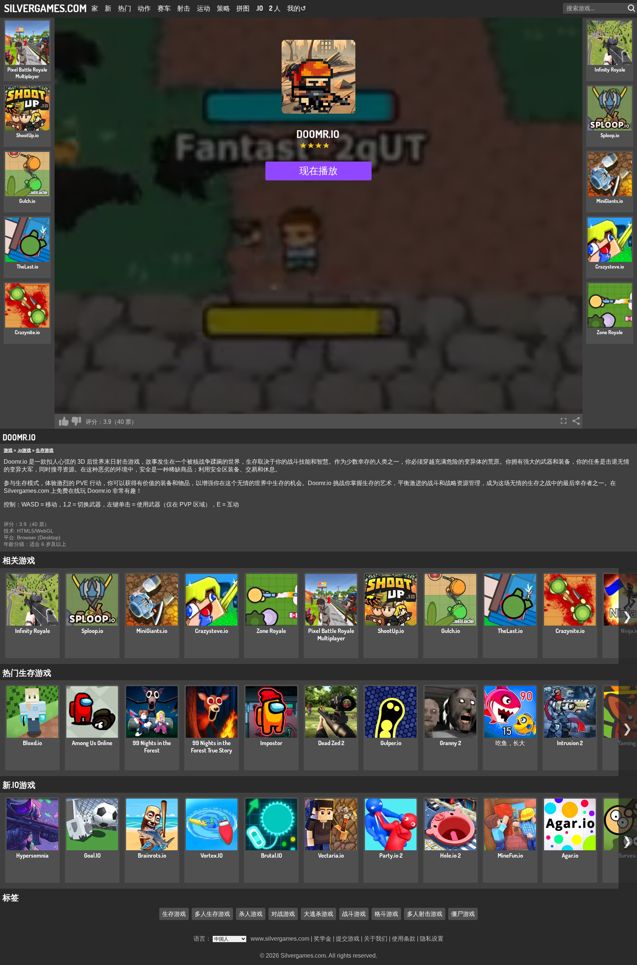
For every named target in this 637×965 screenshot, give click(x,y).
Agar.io (570, 855)
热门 (124, 8)
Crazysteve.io (211, 630)
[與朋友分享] (576, 421)
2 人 (275, 8)
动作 (144, 8)
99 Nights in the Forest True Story (211, 746)
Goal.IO (92, 855)
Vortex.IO (212, 855)
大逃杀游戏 (318, 913)
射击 (183, 8)
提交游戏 (347, 938)
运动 (203, 8)
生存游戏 (44, 450)
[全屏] (563, 421)
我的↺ (296, 8)
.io (259, 8)
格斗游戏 (386, 913)
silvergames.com (45, 8)
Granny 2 (450, 743)
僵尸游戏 (463, 913)
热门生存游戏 (27, 672)
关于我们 (375, 938)
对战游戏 (283, 913)
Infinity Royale (32, 630)
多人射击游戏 (424, 913)
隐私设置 (431, 938)
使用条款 (403, 938)
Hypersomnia (32, 855)
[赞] (64, 421)
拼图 (243, 8)
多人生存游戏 (212, 913)
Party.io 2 (391, 855)
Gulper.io (390, 743)
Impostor (271, 743)
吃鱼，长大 (510, 743)
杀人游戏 (250, 913)
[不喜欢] (76, 421)
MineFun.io (510, 855)
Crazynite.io (570, 630)
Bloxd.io (32, 743)
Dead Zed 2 (331, 743)
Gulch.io (450, 630)
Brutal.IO (271, 855)
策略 (223, 8)
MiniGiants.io (151, 630)
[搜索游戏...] (632, 8)
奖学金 (322, 938)
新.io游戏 (19, 784)
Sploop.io (92, 630)
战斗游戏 (354, 913)
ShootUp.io (391, 630)
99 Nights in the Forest (152, 746)
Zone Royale (271, 630)
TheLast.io (510, 630)
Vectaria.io (331, 855)
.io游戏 (24, 450)
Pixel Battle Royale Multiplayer (331, 634)
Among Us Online (92, 743)
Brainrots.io (152, 855)
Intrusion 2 (570, 743)
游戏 (8, 450)
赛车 (164, 8)
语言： (203, 938)
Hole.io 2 (450, 855)
